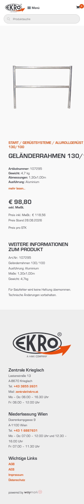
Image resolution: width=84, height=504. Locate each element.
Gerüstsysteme (37, 142)
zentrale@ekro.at (27, 391)
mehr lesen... (17, 188)
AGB (12, 464)
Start (14, 142)
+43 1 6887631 (26, 430)
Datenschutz (17, 480)
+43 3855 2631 (26, 386)
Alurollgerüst (69, 142)
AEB (11, 469)
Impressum (16, 474)
